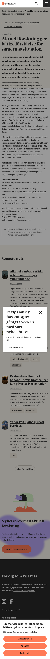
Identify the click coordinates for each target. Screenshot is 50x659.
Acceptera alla (25, 638)
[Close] (41, 312)
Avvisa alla (25, 653)
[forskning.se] (8, 3)
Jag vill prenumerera (14, 347)
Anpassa (25, 646)
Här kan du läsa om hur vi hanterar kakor (20, 632)
